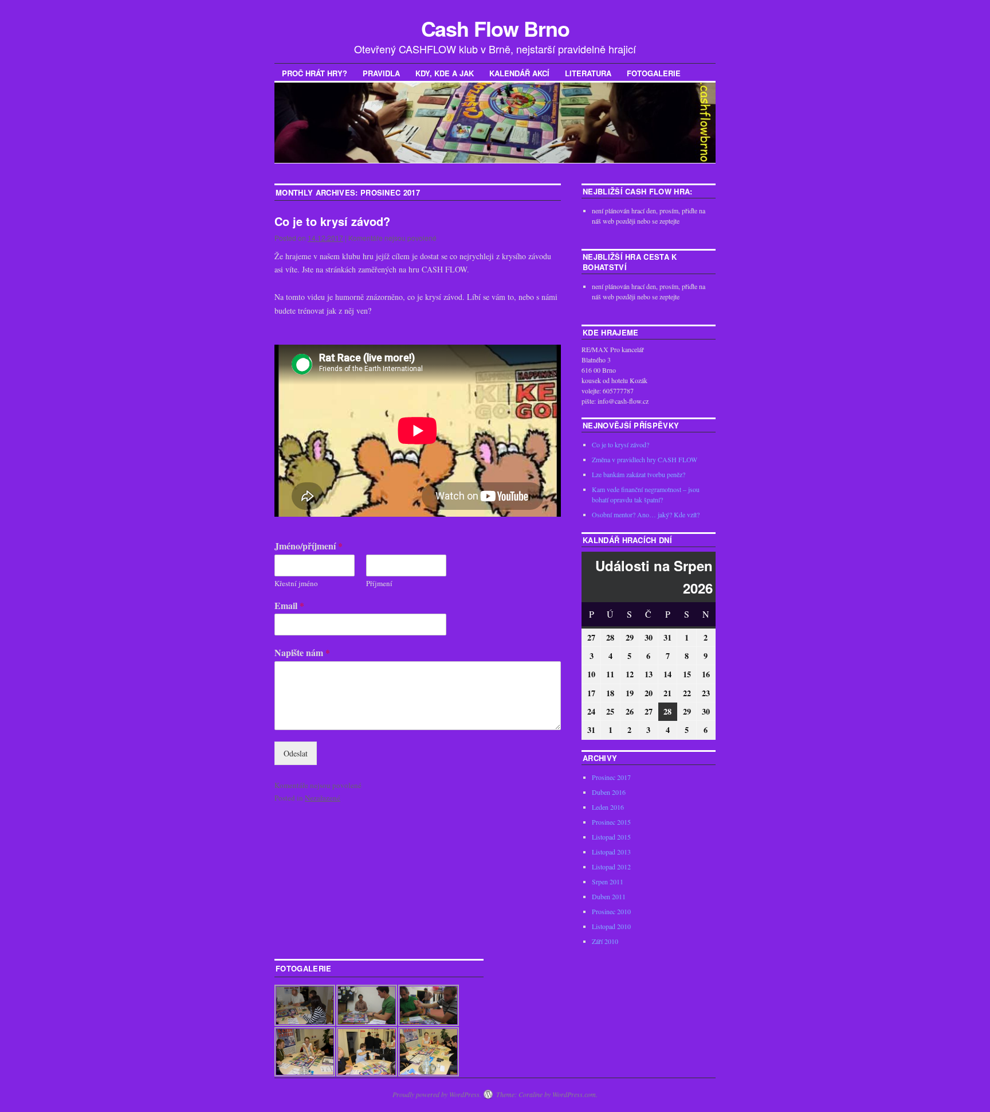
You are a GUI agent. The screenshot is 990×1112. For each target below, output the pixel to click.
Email (289, 606)
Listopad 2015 (611, 836)
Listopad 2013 (611, 851)
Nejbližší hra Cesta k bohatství (630, 261)
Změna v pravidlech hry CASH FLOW (644, 459)
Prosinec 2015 (611, 821)
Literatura (588, 73)
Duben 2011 (609, 896)
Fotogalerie (654, 73)
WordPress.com (574, 1094)
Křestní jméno (296, 583)
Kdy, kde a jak (444, 73)
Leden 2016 (608, 806)
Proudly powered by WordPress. (436, 1094)
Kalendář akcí (519, 73)
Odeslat (296, 753)
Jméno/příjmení (308, 546)
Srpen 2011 (607, 881)
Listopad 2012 (611, 866)
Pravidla (381, 73)
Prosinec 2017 (611, 777)
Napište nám (302, 653)
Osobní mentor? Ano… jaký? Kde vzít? (646, 514)
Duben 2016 (609, 792)
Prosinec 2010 (611, 911)
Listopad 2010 (611, 926)
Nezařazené (322, 798)
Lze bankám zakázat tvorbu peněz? (638, 474)
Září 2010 (605, 941)
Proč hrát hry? (314, 73)
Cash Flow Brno (495, 28)
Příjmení (379, 583)
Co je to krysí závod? (332, 221)
